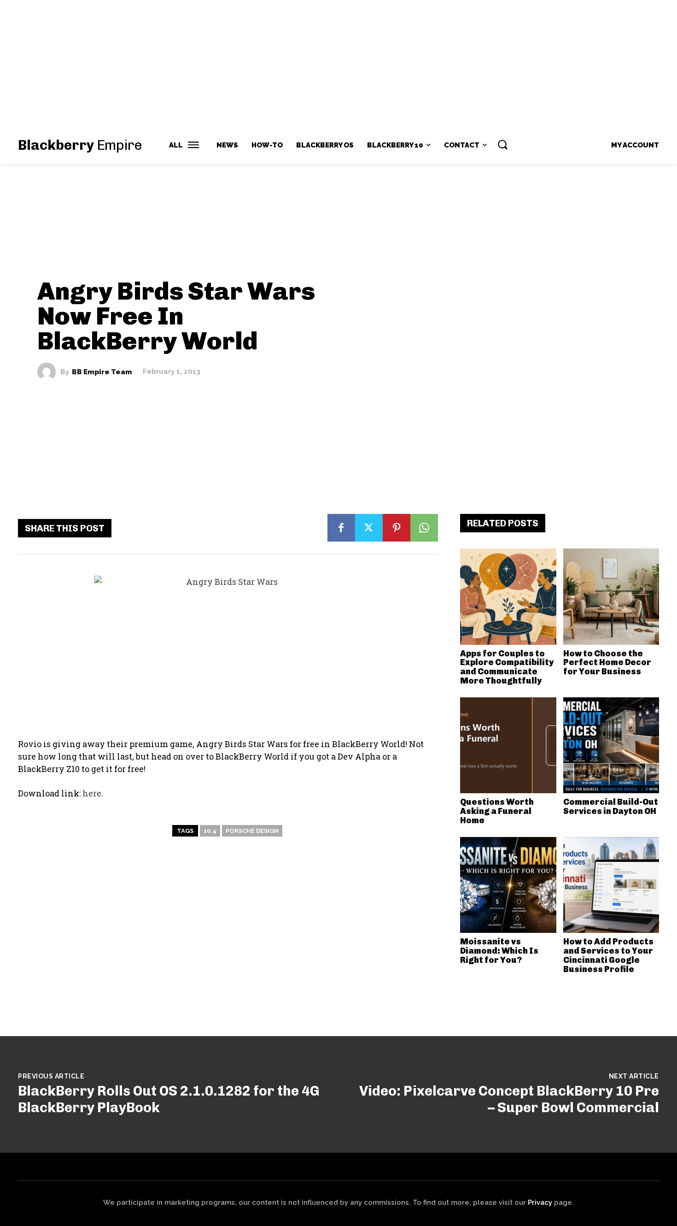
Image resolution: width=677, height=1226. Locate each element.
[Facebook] (341, 528)
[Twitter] (369, 528)
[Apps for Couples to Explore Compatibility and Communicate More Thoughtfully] (508, 596)
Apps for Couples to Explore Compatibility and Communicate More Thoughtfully (507, 667)
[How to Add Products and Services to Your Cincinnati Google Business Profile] (611, 885)
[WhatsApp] (424, 528)
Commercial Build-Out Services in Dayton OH (610, 806)
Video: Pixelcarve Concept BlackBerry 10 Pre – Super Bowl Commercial (509, 1099)
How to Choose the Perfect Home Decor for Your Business (607, 662)
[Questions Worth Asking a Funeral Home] (508, 745)
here (91, 793)
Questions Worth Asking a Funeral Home (497, 811)
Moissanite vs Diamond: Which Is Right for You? (499, 951)
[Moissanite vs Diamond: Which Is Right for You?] (508, 885)
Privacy (540, 1202)
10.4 (210, 830)
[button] (502, 144)
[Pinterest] (396, 528)
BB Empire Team (102, 371)
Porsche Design (252, 830)
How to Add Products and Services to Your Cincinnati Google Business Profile (608, 955)
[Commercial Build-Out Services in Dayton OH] (611, 745)
